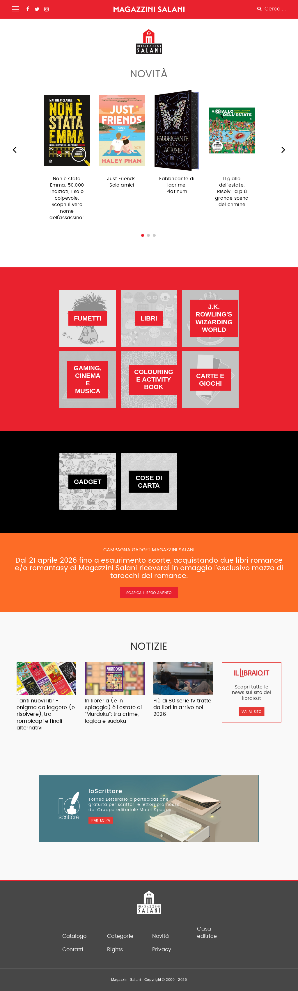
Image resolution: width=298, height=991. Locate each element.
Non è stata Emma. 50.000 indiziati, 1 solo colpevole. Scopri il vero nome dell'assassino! (66, 198)
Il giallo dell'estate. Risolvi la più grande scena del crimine (232, 191)
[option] (67, 157)
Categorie (120, 936)
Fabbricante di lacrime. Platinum (176, 185)
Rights (115, 949)
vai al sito (251, 711)
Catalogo (74, 936)
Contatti (72, 949)
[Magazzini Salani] (149, 9)
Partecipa (100, 820)
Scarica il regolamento (148, 593)
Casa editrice (207, 932)
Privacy (161, 949)
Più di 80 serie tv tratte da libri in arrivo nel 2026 (182, 707)
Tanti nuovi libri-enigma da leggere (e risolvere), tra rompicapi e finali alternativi (46, 714)
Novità (160, 936)
